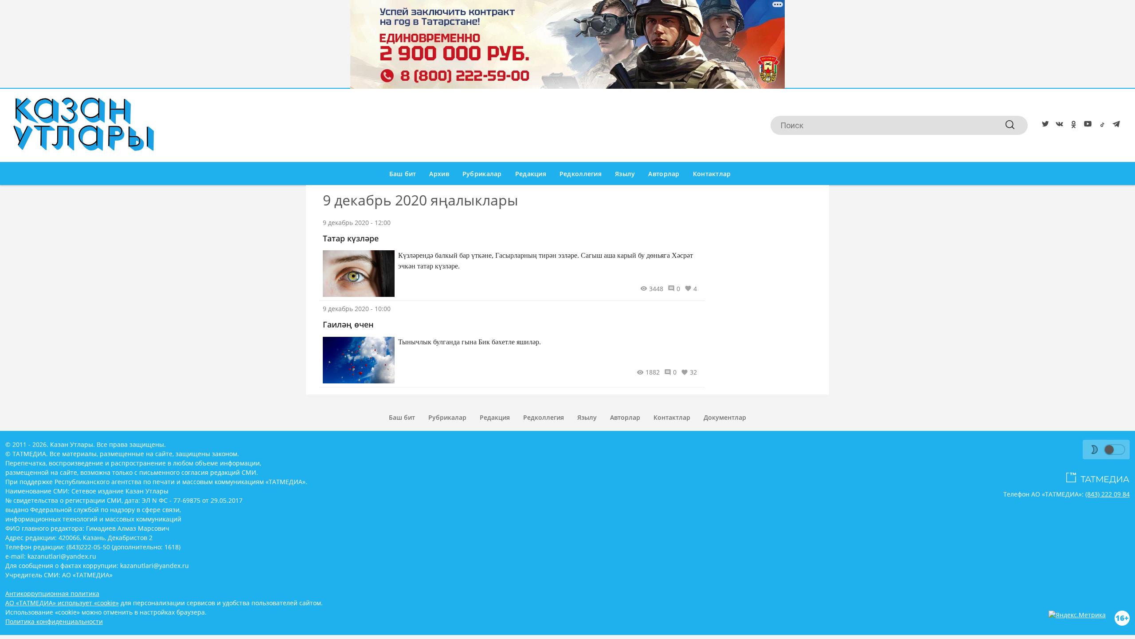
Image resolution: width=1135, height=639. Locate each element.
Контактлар (712, 174)
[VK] (1058, 125)
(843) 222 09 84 (1107, 494)
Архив (439, 174)
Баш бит (402, 174)
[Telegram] (1115, 125)
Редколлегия (581, 174)
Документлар (725, 417)
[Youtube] (1086, 125)
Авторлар (663, 174)
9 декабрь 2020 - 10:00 (357, 308)
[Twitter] (1044, 125)
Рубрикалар (482, 174)
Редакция (530, 174)
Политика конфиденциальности (54, 621)
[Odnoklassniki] (1072, 125)
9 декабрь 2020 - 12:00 (357, 222)
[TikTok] (1100, 125)
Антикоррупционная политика (52, 593)
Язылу (625, 174)
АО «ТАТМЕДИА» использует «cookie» (62, 603)
